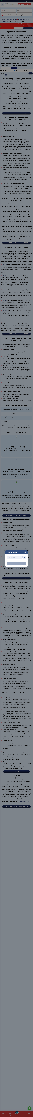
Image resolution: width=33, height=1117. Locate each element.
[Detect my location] (24, 557)
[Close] (25, 552)
